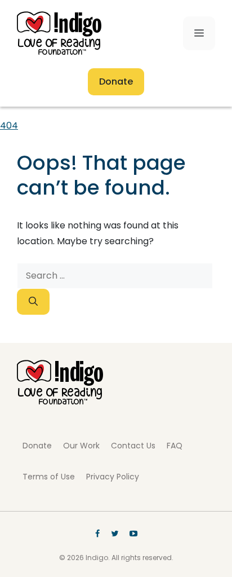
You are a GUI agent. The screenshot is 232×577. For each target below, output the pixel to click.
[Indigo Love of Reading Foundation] (60, 401)
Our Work (81, 445)
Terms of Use (49, 476)
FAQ (174, 445)
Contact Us (133, 445)
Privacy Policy (112, 476)
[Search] (33, 302)
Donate (116, 81)
